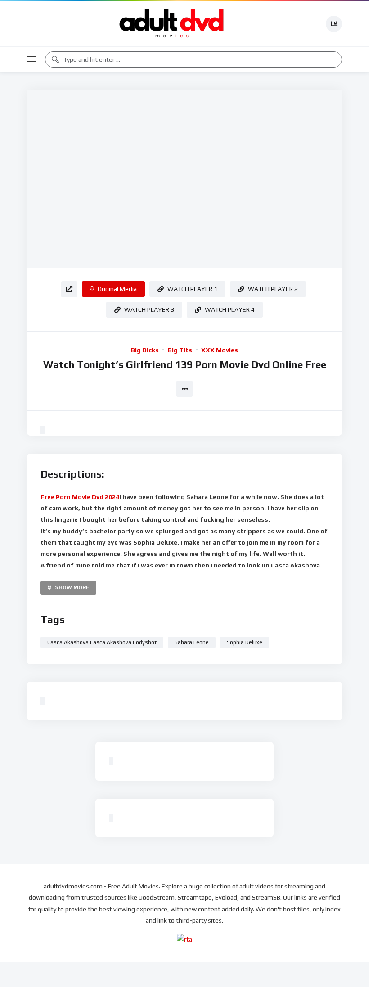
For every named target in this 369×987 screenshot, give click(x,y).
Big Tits (180, 350)
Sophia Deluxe (244, 642)
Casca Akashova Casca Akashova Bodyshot (102, 642)
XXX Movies (219, 350)
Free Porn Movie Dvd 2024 (79, 496)
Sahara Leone (192, 642)
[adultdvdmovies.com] (172, 23)
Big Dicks (145, 350)
